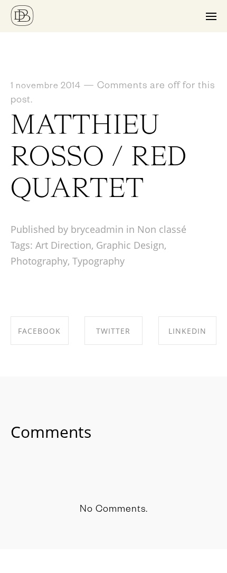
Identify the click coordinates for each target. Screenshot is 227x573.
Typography (98, 261)
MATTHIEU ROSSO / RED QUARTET (99, 158)
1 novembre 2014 (46, 87)
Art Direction (63, 245)
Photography (39, 261)
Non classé (161, 229)
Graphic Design (130, 245)
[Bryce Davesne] (22, 16)
